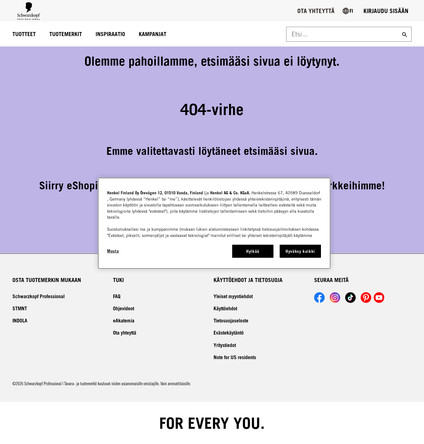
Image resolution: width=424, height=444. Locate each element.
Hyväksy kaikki (300, 251)
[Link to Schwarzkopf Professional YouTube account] (379, 297)
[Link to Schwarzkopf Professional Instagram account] (335, 297)
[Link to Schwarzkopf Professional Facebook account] (319, 297)
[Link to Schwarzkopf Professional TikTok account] (350, 297)
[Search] (403, 34)
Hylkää (252, 251)
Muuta (113, 250)
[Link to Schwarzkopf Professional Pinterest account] (366, 297)
